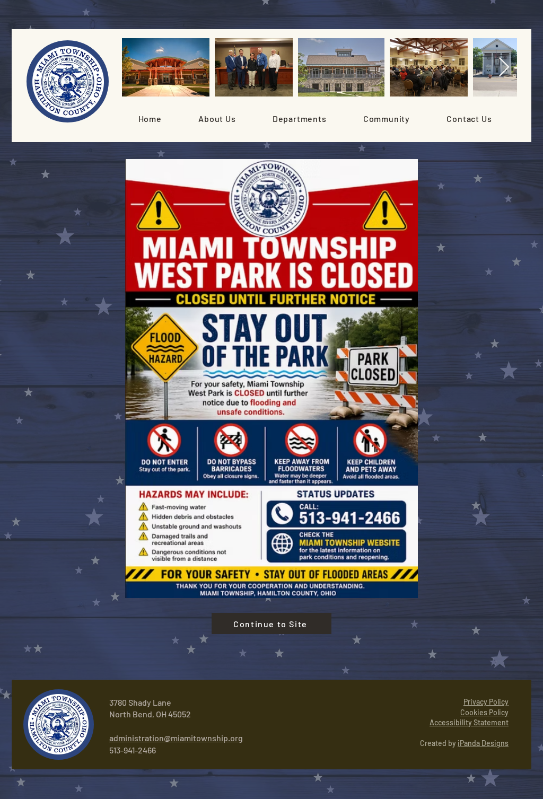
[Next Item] (504, 67)
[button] (217, 118)
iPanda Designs (483, 743)
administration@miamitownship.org (176, 738)
